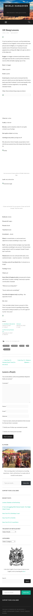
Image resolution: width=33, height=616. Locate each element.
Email (4, 411)
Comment (5, 383)
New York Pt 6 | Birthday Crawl (11, 513)
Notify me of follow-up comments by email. (15, 427)
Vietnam (18, 324)
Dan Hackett (14, 32)
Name (4, 406)
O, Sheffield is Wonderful (8, 324)
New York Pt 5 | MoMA (8, 518)
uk (10, 341)
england (6, 345)
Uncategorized (15, 341)
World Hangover (16, 6)
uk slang (7, 349)
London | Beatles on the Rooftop (11, 502)
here (24, 571)
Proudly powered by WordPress (13, 609)
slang (22, 345)
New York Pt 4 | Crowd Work (10, 522)
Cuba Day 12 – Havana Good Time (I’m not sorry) (8, 362)
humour (8, 341)
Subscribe (26, 483)
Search (4, 578)
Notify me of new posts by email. (13, 431)
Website (4, 416)
